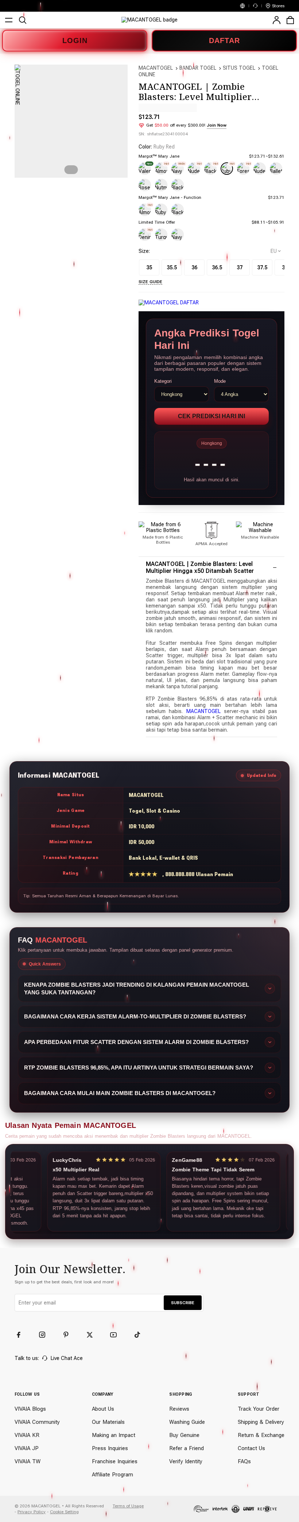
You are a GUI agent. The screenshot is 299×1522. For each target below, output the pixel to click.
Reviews (179, 1409)
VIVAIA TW (27, 1461)
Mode (220, 381)
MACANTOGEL (156, 68)
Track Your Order (258, 1409)
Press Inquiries (110, 1448)
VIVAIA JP (27, 1448)
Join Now (216, 125)
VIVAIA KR (27, 1435)
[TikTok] (140, 1335)
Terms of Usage (128, 1505)
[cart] (290, 20)
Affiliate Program (112, 1474)
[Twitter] (93, 1335)
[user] (276, 20)
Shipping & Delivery (261, 1422)
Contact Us (251, 1448)
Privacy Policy (32, 1511)
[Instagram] (45, 1335)
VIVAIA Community (37, 1422)
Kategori (163, 381)
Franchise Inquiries (114, 1461)
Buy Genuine (184, 1435)
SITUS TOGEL (239, 68)
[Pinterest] (69, 1335)
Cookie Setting (64, 1511)
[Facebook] (22, 1335)
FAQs (244, 1461)
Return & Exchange (261, 1435)
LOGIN (75, 40)
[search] (22, 20)
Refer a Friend (186, 1448)
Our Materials (108, 1422)
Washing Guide (187, 1422)
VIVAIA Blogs (30, 1409)
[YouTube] (116, 1335)
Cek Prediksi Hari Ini (211, 416)
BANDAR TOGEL (197, 68)
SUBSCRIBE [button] (182, 1302)
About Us (103, 1409)
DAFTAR (224, 40)
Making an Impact (113, 1435)
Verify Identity (185, 1461)
